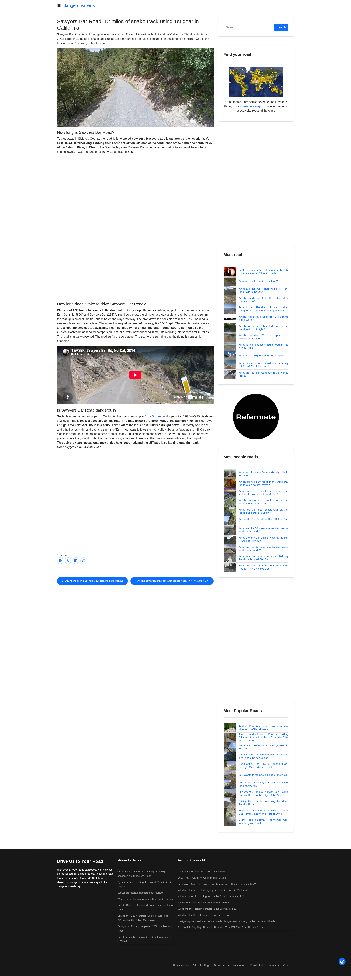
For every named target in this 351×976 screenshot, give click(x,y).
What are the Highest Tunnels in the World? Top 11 (207, 908)
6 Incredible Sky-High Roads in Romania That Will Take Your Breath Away (220, 927)
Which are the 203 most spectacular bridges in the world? (263, 337)
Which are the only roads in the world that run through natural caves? (263, 483)
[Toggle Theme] (342, 961)
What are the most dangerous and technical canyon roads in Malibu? (263, 493)
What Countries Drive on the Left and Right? (203, 902)
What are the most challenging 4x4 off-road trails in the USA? (263, 290)
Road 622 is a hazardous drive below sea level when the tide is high (263, 756)
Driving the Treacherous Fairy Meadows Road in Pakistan (263, 803)
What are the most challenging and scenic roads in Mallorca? (213, 890)
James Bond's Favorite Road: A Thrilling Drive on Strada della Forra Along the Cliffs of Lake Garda (263, 737)
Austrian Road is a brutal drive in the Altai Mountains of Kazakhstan (263, 728)
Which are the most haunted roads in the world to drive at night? (263, 328)
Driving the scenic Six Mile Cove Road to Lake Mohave (93, 581)
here (101, 878)
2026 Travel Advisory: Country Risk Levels (202, 877)
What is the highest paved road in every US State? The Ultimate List (263, 365)
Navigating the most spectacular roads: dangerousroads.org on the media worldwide (226, 921)
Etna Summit (153, 416)
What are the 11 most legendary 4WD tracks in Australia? (211, 896)
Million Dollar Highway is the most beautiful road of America (263, 784)
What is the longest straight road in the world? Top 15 (263, 346)
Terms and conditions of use (230, 965)
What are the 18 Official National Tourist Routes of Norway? (263, 539)
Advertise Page (201, 965)
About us (274, 965)
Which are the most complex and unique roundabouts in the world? (263, 502)
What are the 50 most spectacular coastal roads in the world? (263, 530)
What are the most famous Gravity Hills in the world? (263, 474)
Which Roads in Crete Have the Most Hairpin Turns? (263, 300)
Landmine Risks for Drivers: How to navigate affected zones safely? (217, 883)
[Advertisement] (135, 270)
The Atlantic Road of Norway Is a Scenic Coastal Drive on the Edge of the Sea (263, 793)
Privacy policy (181, 965)
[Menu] (60, 5)
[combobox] (249, 27)
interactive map (250, 106)
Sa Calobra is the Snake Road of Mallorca (263, 774)
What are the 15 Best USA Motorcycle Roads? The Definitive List (263, 567)
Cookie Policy (258, 965)
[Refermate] (256, 416)
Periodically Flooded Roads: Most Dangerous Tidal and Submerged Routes (263, 309)
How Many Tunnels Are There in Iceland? (201, 871)
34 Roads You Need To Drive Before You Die (263, 521)
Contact (287, 965)
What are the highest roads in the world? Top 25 (263, 374)
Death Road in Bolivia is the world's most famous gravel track (263, 821)
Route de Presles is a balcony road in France (263, 747)
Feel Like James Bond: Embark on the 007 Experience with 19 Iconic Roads (263, 272)
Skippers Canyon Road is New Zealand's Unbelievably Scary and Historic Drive (263, 812)
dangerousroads (79, 5)
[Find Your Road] (256, 81)
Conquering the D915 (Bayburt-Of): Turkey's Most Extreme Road (263, 765)
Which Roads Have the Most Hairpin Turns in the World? (263, 318)
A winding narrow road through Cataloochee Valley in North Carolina (170, 581)
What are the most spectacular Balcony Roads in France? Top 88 (263, 558)
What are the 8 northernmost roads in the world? (206, 915)
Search (281, 27)
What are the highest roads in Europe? (261, 355)
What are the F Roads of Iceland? (258, 280)
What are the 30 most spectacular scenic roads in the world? (263, 548)
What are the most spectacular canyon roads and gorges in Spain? (263, 511)
